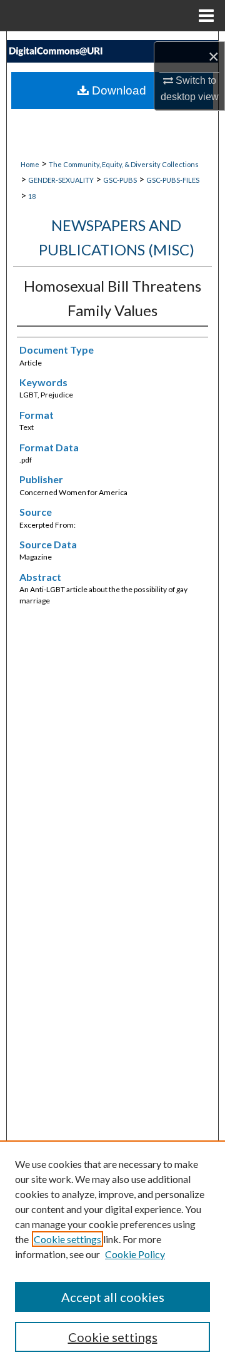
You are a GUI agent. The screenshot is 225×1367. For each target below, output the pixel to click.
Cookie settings (67, 1239)
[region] (112, 1253)
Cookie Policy (135, 1254)
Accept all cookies (112, 1296)
